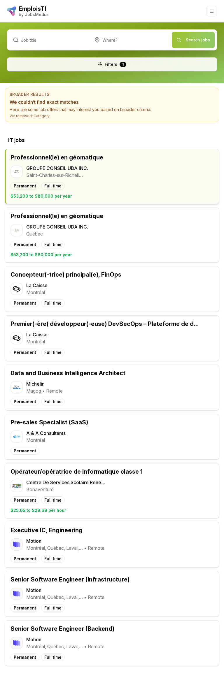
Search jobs (198, 39)
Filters (114, 64)
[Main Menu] (211, 11)
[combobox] (130, 40)
